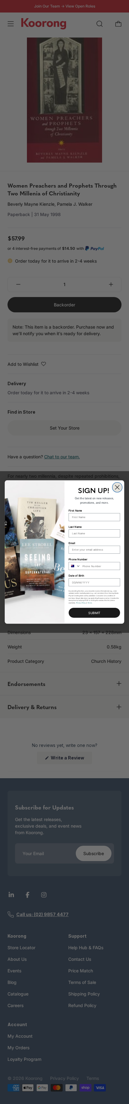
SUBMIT (94, 613)
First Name (75, 510)
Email (72, 543)
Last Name (75, 526)
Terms (90, 603)
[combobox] (74, 566)
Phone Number (78, 559)
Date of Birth (76, 575)
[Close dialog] (117, 487)
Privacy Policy (81, 603)
